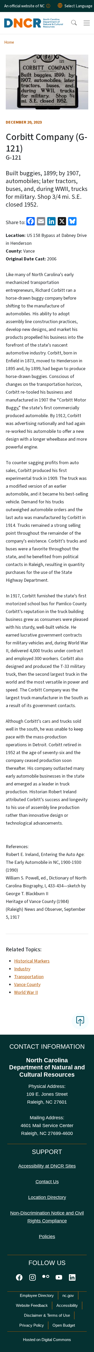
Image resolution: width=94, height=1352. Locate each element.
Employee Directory (37, 1295)
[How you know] (47, 6)
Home (9, 42)
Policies (47, 1236)
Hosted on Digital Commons (47, 1339)
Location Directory (47, 1197)
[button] (70, 23)
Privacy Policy (31, 1325)
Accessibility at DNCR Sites (47, 1166)
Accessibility (67, 1305)
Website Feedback (32, 1305)
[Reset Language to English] (60, 6)
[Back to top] (80, 1021)
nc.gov (68, 1295)
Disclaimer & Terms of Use (47, 1315)
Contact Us (47, 1181)
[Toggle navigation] (86, 23)
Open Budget (63, 1325)
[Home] (33, 18)
